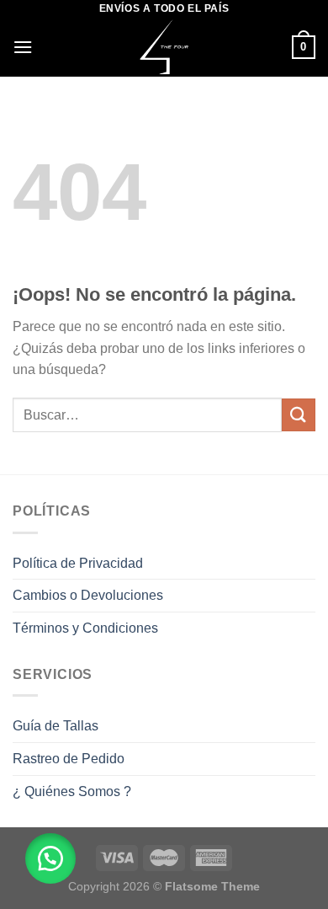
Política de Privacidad (78, 563)
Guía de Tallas (55, 726)
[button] (50, 858)
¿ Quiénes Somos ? (72, 791)
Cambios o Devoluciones (88, 595)
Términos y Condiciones (85, 628)
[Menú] (23, 46)
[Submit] (298, 414)
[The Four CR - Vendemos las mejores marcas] (164, 47)
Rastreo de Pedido (68, 758)
